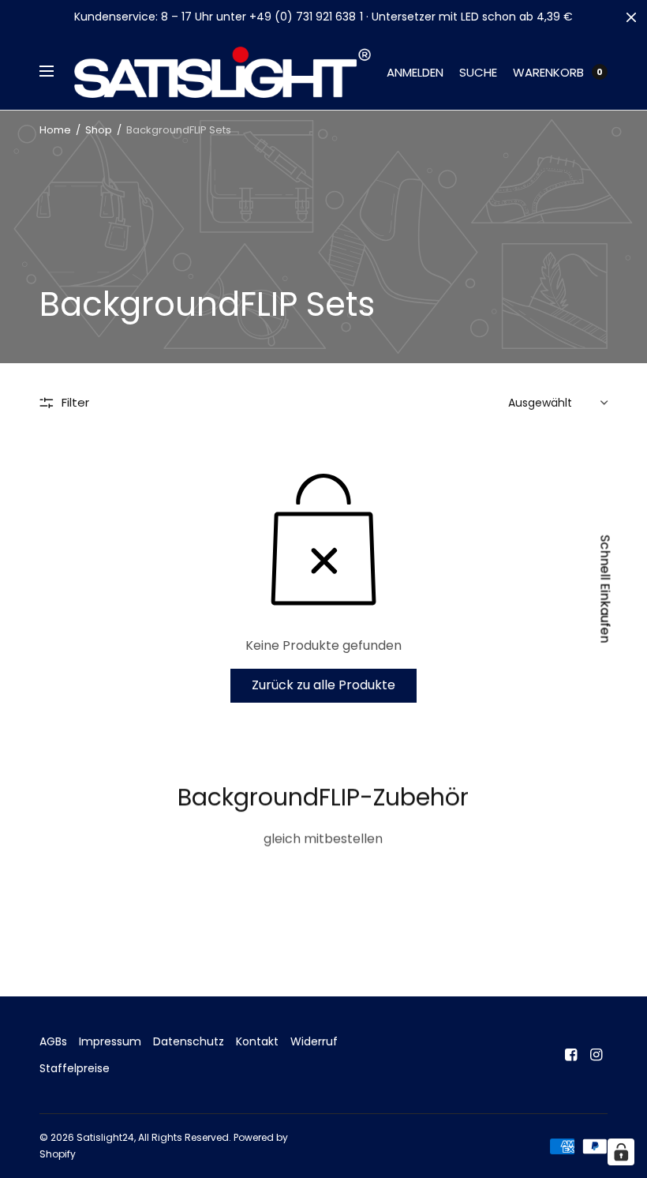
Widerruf (314, 1041)
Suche (478, 72)
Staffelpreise (74, 1068)
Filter (75, 402)
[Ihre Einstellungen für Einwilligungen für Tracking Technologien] (621, 1152)
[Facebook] (571, 1055)
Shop (98, 129)
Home (55, 129)
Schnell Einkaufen (606, 589)
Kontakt (257, 1041)
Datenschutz (188, 1041)
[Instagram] (596, 1055)
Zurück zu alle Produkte (323, 685)
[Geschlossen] (631, 17)
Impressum (110, 1041)
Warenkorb (548, 72)
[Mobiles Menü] (56, 71)
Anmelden (415, 72)
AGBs (53, 1041)
